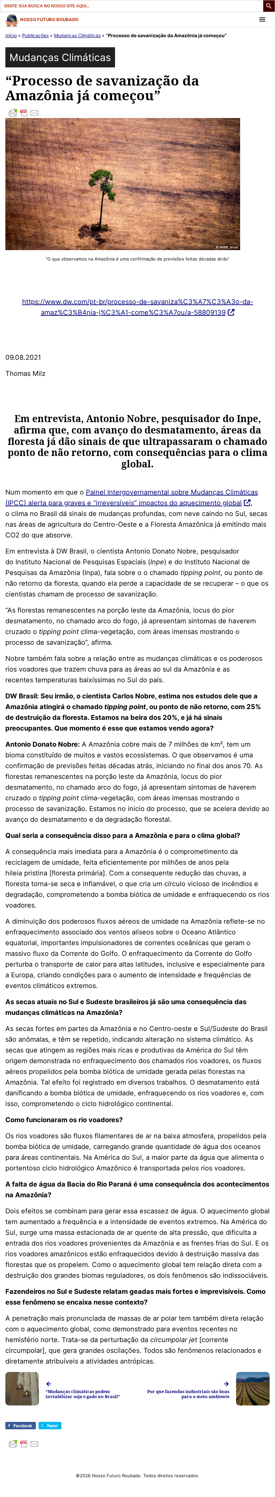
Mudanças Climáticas (77, 35)
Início (11, 35)
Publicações (35, 35)
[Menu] (262, 19)
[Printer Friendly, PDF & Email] (137, 113)
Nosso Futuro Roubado (49, 19)
